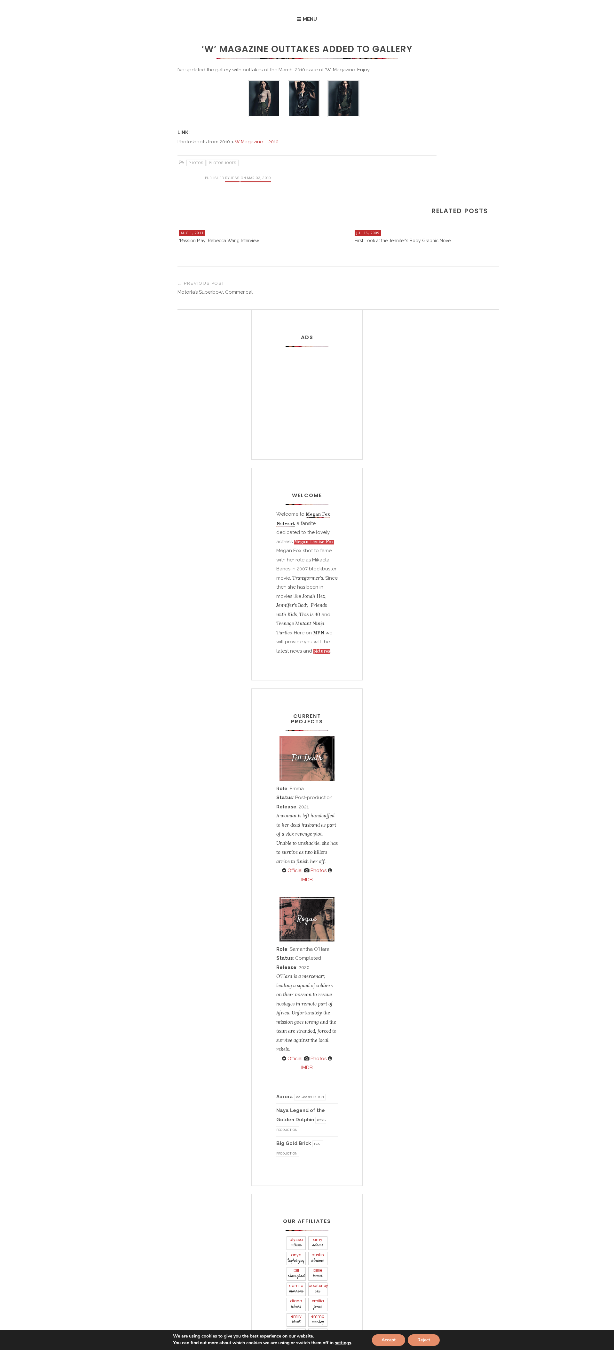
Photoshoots (222, 163)
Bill (296, 1273)
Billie (317, 1273)
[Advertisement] (316, 392)
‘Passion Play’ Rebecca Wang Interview (219, 240)
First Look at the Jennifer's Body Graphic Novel (403, 240)
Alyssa (296, 1243)
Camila (296, 1289)
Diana (296, 1304)
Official (294, 870)
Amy (317, 1243)
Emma (318, 1319)
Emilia (318, 1304)
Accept (389, 1340)
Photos (196, 163)
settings (343, 1343)
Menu (310, 19)
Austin (317, 1258)
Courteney (318, 1289)
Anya (296, 1258)
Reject (423, 1340)
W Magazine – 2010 (256, 142)
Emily (296, 1319)
